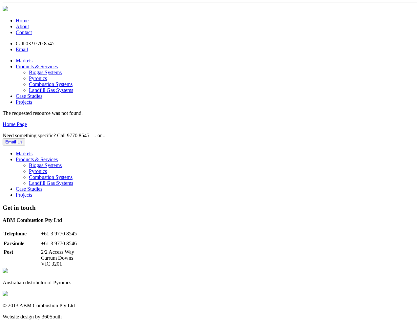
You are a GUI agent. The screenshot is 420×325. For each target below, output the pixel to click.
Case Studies (29, 96)
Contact (24, 32)
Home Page (15, 124)
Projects (24, 102)
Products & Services (37, 66)
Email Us (14, 142)
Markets (24, 60)
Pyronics (38, 78)
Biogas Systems (45, 72)
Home (22, 20)
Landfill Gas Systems (51, 90)
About (22, 26)
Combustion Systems (51, 84)
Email (22, 49)
